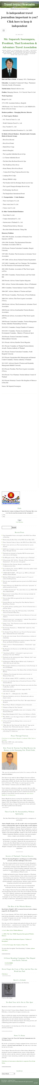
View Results (19, 522)
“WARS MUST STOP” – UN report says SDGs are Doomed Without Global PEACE (19, 573)
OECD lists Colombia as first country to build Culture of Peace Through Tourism (18, 549)
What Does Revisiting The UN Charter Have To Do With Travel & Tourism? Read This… (18, 611)
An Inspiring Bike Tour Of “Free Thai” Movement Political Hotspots (19, 701)
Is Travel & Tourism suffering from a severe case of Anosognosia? (17, 721)
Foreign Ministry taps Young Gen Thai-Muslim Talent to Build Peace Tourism (18, 603)
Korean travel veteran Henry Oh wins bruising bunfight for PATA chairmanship (19, 594)
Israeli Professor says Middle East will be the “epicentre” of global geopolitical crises (19, 586)
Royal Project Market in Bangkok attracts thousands (17, 704)
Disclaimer (4, 1080)
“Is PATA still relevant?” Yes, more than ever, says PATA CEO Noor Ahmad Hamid (20, 590)
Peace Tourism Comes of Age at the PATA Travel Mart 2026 (19, 542)
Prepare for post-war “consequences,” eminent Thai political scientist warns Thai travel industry (19, 620)
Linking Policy (11, 1080)
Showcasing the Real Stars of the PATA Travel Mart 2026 (18, 539)
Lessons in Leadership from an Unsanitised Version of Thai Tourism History (19, 681)
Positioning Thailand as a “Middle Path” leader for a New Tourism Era (19, 628)
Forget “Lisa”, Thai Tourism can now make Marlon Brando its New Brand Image (20, 624)
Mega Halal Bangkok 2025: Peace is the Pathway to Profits (19, 714)
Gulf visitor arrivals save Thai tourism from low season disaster (18, 545)
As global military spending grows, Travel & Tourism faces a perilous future (19, 607)
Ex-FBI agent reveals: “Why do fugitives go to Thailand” (19, 557)
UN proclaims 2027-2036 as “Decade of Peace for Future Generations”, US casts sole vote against (18, 561)
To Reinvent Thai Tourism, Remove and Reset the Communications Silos (17, 565)
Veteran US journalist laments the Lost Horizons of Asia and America (19, 615)
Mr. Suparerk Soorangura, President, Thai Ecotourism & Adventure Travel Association (19, 43)
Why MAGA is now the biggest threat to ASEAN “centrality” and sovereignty (20, 717)
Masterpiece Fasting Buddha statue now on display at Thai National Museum (19, 710)
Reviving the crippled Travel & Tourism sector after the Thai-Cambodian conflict (20, 686)
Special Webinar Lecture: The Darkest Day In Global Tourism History (20, 670)
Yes (4, 514)
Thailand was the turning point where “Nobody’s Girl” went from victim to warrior (19, 658)
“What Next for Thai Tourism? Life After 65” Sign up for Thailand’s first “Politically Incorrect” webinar (18, 726)
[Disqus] (19, 418)
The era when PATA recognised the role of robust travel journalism (18, 599)
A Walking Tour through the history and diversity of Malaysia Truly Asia (17, 675)
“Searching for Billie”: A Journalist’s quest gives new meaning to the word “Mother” (18, 653)
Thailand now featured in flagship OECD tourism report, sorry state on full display (18, 554)
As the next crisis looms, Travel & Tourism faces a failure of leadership (19, 637)
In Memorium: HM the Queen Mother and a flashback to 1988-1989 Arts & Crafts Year (18, 662)
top (36, 1083)
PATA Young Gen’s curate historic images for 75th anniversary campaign (16, 690)
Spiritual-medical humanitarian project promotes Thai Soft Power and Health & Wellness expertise (19, 641)
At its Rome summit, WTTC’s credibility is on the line (18, 678)
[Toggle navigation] (3, 30)
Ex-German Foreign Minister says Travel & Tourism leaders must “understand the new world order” (19, 632)
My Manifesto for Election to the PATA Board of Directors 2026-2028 (19, 649)
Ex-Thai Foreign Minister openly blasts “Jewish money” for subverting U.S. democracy (19, 730)
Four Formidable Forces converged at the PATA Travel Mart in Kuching (19, 536)
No (4, 516)
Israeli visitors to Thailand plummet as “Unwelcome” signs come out (19, 645)
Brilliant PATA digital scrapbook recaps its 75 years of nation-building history (18, 577)
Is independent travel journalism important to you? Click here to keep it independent (19, 19)
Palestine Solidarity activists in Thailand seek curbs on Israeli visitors (18, 697)
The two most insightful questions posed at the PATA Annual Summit (20, 582)
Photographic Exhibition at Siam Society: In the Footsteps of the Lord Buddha (20, 666)
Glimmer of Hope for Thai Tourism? (13, 707)
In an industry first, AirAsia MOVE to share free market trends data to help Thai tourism (20, 569)
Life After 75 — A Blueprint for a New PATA (15, 693)
